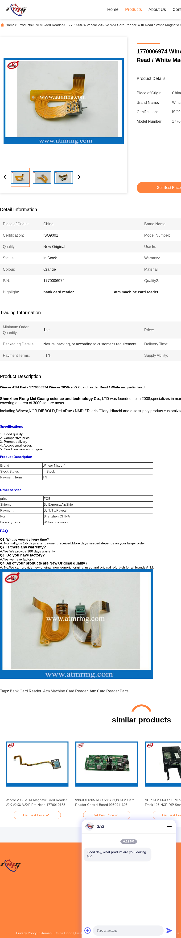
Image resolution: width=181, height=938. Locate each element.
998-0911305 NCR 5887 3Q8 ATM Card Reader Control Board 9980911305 (105, 802)
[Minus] (169, 826)
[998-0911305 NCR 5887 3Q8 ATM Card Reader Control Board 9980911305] (106, 764)
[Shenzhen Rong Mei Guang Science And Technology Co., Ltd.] (16, 9)
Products (133, 9)
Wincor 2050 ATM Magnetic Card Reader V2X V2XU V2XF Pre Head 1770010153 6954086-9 (36, 802)
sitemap (45, 933)
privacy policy (26, 933)
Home (113, 9)
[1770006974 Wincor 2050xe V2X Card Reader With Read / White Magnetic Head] (64, 101)
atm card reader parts (109, 691)
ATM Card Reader (49, 25)
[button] (11, 772)
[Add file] (87, 930)
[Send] (169, 930)
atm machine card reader (65, 691)
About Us (157, 9)
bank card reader (25, 691)
